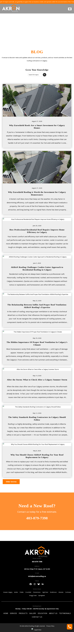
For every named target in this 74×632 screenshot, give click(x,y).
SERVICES (13, 613)
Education (41, 34)
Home (31, 34)
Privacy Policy (50, 626)
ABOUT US (53, 613)
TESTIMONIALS (65, 613)
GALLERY (32, 613)
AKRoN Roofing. (29, 626)
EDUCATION (42, 613)
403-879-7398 (37, 518)
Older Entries (11, 482)
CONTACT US (37, 617)
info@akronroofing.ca (37, 576)
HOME (5, 613)
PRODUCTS (23, 613)
